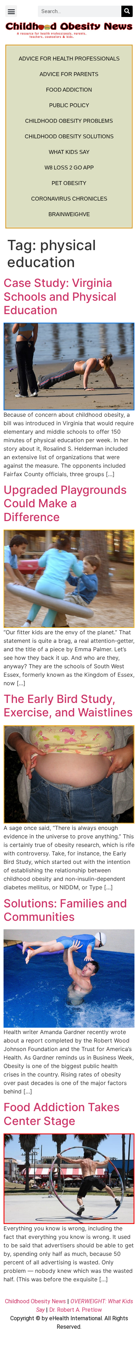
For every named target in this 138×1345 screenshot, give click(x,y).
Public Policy (69, 105)
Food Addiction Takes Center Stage (62, 1113)
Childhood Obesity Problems (69, 121)
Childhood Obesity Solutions (69, 136)
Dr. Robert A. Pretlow (75, 1309)
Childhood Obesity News (35, 1301)
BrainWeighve (69, 214)
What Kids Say (69, 152)
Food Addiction (69, 90)
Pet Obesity (69, 183)
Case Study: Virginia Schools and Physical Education (60, 296)
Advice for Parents (69, 74)
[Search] (127, 11)
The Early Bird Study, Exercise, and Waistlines (68, 705)
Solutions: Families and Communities (65, 910)
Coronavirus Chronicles (69, 199)
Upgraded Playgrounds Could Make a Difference (65, 503)
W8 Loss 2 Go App (69, 167)
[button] (11, 11)
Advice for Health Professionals (69, 59)
